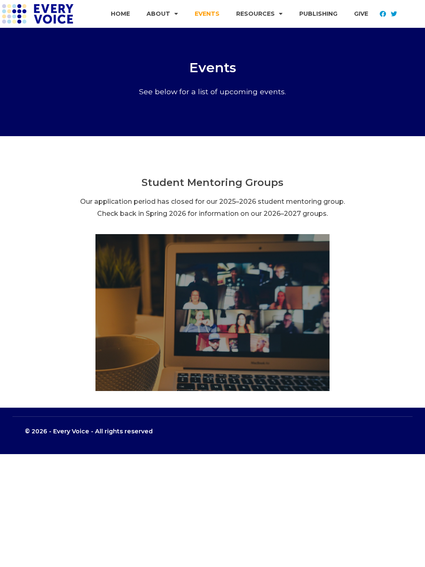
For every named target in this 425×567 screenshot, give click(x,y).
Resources (255, 13)
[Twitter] (394, 13)
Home (120, 13)
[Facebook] (382, 13)
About (158, 13)
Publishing (318, 13)
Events (207, 13)
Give (361, 13)
